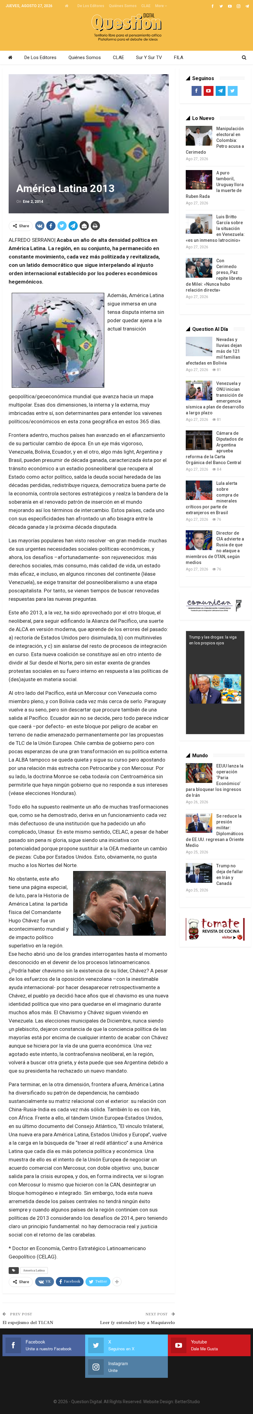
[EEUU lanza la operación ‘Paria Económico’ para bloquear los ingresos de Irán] (199, 773)
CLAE (146, 6)
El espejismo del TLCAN (27, 1323)
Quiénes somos (123, 6)
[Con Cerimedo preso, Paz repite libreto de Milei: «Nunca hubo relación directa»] (199, 268)
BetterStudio (187, 1401)
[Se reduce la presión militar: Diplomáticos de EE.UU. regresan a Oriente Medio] (199, 823)
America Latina (34, 1270)
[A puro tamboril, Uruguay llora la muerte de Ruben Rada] (199, 180)
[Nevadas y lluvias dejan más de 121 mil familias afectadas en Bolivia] (199, 347)
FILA (178, 57)
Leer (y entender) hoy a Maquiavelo (137, 1323)
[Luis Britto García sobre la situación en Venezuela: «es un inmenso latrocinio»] (199, 224)
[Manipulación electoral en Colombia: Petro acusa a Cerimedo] (199, 136)
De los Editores (90, 6)
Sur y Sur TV (149, 57)
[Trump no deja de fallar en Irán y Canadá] (199, 873)
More (160, 6)
